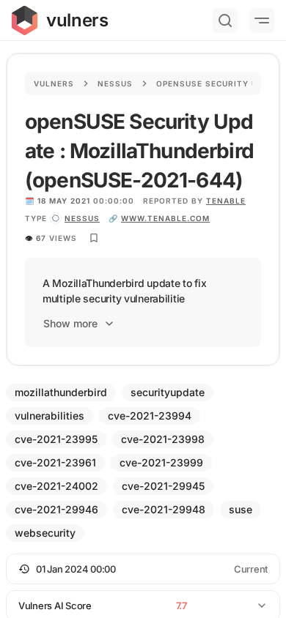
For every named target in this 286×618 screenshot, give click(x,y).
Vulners (54, 83)
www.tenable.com (165, 218)
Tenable (226, 200)
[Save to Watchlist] (94, 238)
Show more (70, 323)
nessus (82, 218)
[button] (143, 569)
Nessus (115, 83)
